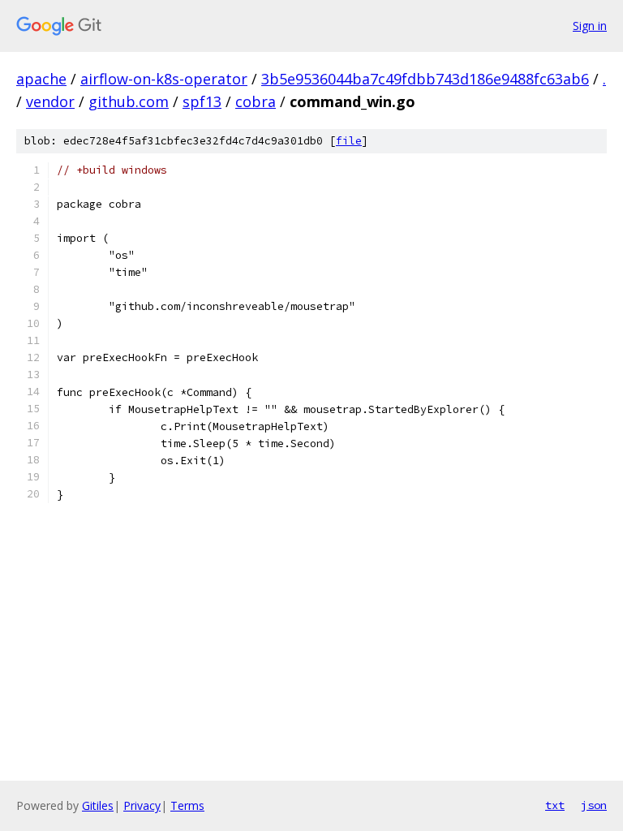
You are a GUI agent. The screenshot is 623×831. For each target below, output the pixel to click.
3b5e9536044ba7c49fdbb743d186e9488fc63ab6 (425, 78)
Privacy (142, 805)
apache (41, 78)
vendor (50, 101)
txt (555, 805)
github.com (128, 101)
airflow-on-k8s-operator (163, 78)
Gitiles (98, 805)
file (349, 141)
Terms (187, 805)
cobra (255, 101)
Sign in (590, 25)
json (594, 805)
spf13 (202, 101)
